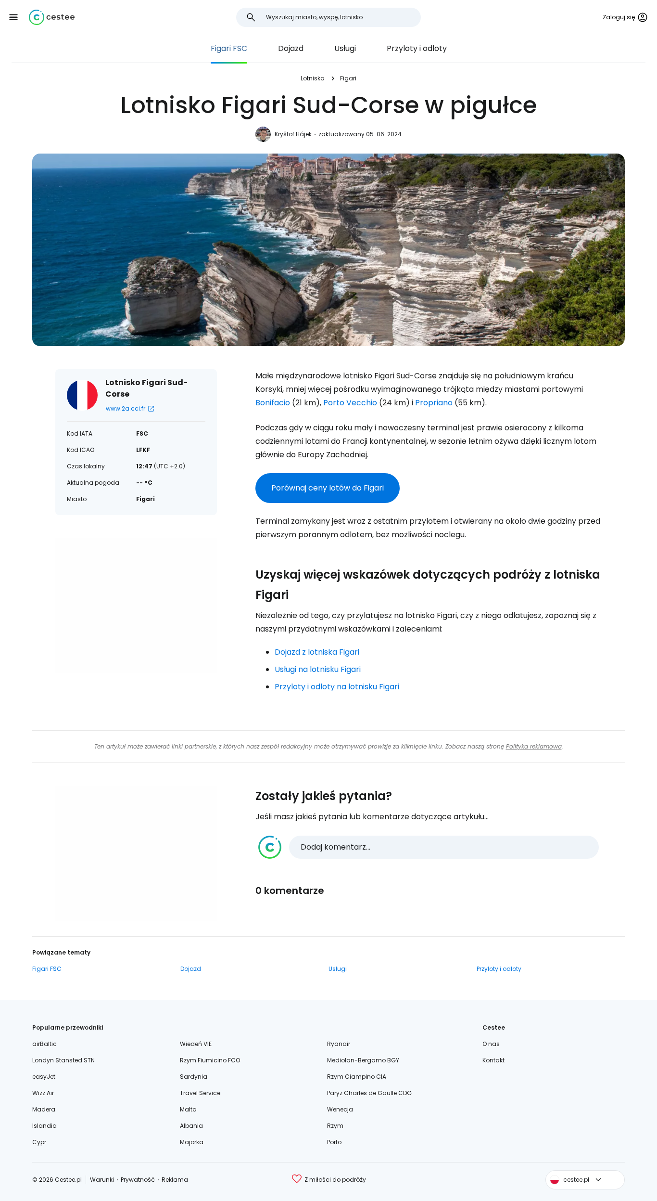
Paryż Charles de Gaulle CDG (369, 1093)
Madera (43, 1109)
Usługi (345, 48)
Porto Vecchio (350, 402)
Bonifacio (272, 402)
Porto (334, 1142)
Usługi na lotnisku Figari (318, 669)
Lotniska (313, 78)
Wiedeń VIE (196, 1044)
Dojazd (290, 48)
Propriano (434, 402)
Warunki (102, 1179)
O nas (491, 1044)
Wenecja (340, 1109)
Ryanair (338, 1044)
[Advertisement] (136, 605)
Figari (348, 78)
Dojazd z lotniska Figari (317, 652)
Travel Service (200, 1093)
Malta (188, 1109)
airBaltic (44, 1044)
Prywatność (138, 1179)
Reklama (175, 1179)
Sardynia (193, 1076)
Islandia (44, 1126)
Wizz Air (43, 1093)
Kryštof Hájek (293, 134)
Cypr (39, 1142)
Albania (191, 1126)
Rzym (335, 1126)
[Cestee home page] (52, 17)
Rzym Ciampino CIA (356, 1076)
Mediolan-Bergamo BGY (363, 1060)
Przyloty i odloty (417, 48)
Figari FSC (229, 48)
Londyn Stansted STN (63, 1060)
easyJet (43, 1076)
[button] (13, 17)
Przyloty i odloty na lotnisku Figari (337, 686)
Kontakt (493, 1060)
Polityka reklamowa (534, 746)
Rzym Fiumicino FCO (210, 1060)
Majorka (191, 1142)
